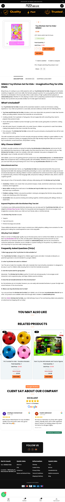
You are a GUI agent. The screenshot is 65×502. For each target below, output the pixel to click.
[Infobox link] (9, 465)
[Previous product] (36, 22)
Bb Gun (50, 467)
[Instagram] (32, 449)
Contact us (19, 470)
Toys (49, 464)
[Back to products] (38, 22)
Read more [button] (38, 427)
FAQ (18, 467)
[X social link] (44, 69)
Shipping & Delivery (37, 476)
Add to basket (48, 49)
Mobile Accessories (53, 473)
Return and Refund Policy (23, 473)
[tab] (18, 78)
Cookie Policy (36, 467)
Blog (49, 476)
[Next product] (41, 22)
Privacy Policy (36, 470)
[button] (0, 355)
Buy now (39, 53)
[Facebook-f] (29, 449)
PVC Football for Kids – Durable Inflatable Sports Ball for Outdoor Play (16, 362)
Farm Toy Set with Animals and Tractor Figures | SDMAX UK (48, 362)
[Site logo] (32, 6)
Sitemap (34, 464)
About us (19, 464)
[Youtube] (36, 449)
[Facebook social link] (41, 69)
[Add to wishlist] (28, 332)
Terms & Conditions (37, 473)
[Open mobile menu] (3, 6)
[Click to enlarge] (7, 44)
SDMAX (9, 298)
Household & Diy (52, 470)
